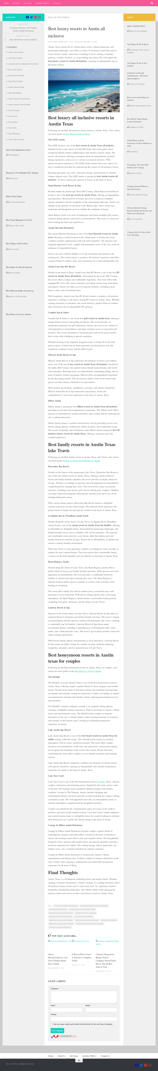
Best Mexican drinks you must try (20, 290)
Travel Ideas (13, 122)
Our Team (27, 3)
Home (6, 3)
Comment (55, 988)
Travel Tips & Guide (16, 139)
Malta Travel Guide (14, 196)
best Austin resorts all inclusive (58, 909)
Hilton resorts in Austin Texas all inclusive (61, 924)
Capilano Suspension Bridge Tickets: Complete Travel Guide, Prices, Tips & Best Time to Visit (106, 960)
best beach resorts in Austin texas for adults (82, 909)
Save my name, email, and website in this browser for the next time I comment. (83, 1024)
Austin (102, 781)
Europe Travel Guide (16, 75)
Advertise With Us (42, 3)
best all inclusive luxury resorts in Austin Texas (94, 906)
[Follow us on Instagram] (39, 17)
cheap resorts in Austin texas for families (61, 920)
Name (53, 1005)
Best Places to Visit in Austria (18, 314)
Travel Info (12, 127)
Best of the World (58, 17)
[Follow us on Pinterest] (35, 17)
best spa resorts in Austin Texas (83, 916)
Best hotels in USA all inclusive (19, 267)
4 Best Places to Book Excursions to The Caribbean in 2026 (139, 143)
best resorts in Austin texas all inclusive (60, 916)
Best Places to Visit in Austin (88, 671)
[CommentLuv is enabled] (64, 1037)
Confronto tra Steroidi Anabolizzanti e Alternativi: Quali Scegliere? (137, 76)
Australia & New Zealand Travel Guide (23, 63)
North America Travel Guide (19, 98)
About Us (16, 3)
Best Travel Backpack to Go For (19, 220)
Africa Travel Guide (16, 52)
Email (88, 1005)
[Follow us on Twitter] (31, 17)
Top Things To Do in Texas (78, 133)
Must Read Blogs (15, 93)
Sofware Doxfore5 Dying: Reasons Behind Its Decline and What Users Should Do (139, 211)
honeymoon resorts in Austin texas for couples (89, 924)
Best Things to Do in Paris (17, 243)
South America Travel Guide (19, 104)
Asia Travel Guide (15, 58)
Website (53, 1014)
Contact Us (57, 3)
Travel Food (13, 116)
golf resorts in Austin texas (109, 920)
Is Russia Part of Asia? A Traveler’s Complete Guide (82, 957)
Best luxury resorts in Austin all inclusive (61, 913)
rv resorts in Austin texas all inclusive (60, 927)
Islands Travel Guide (16, 87)
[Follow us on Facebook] (27, 17)
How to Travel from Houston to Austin (83, 460)
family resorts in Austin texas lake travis (87, 920)
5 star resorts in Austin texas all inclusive (66, 906)
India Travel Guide (15, 81)
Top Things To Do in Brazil (137, 44)
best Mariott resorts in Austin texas (86, 913)
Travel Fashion (14, 110)
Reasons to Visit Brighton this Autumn (22, 172)
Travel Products (14, 133)
